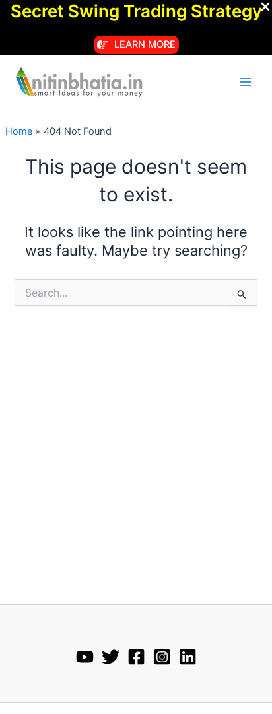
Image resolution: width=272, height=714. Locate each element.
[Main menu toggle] (245, 82)
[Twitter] (110, 657)
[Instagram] (162, 657)
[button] (136, 45)
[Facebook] (136, 657)
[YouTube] (85, 657)
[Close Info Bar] (265, 7)
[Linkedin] (188, 657)
